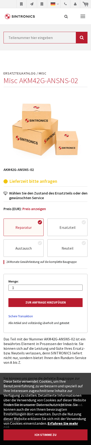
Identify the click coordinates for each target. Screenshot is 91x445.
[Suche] (66, 16)
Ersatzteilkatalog (20, 73)
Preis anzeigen (34, 208)
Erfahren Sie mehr (63, 423)
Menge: (13, 281)
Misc (42, 73)
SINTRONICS (20, 16)
